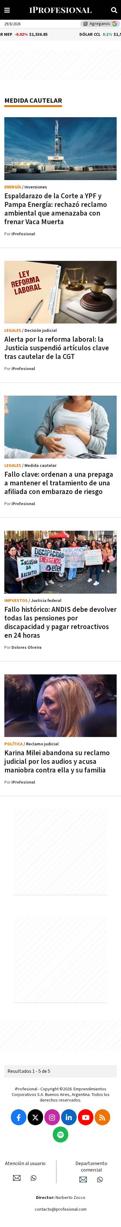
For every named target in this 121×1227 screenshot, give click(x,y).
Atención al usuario (25, 1163)
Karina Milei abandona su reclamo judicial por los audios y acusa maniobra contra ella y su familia (57, 761)
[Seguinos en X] (35, 1117)
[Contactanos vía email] (16, 1178)
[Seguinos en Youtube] (85, 1117)
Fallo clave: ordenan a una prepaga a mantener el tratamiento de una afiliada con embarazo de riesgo (58, 483)
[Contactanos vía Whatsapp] (33, 1178)
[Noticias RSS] (102, 1117)
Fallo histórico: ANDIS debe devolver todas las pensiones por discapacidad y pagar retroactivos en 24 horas (60, 622)
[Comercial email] (83, 1179)
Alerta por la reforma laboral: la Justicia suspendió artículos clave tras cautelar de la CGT (56, 348)
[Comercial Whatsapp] (100, 1179)
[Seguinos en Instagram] (52, 1117)
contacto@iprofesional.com (61, 1209)
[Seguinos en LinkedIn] (69, 1117)
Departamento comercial (91, 1166)
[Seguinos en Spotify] (60, 1134)
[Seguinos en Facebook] (18, 1117)
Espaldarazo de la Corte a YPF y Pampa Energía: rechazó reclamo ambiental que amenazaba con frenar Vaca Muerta (55, 209)
